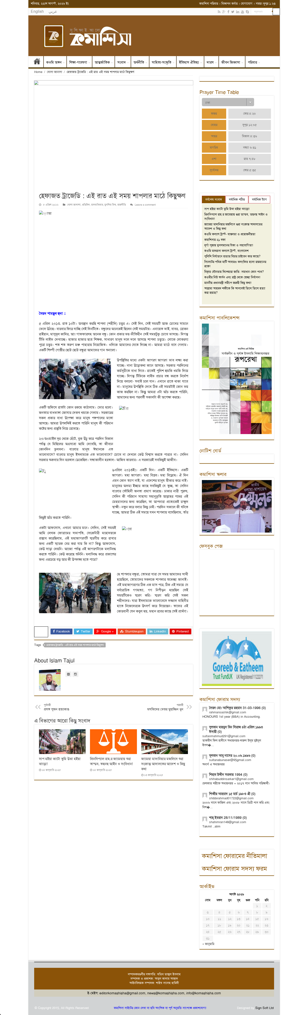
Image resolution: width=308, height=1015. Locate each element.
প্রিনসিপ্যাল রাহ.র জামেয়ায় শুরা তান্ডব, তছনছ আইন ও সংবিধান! (111, 761)
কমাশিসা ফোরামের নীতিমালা (234, 856)
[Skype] (247, 12)
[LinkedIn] (238, 12)
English (37, 11)
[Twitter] (233, 12)
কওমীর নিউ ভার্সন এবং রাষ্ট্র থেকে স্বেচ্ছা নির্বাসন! (232, 277)
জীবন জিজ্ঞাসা (230, 62)
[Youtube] (242, 12)
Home (38, 72)
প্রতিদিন (86, 205)
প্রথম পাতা (37, 62)
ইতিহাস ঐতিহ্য (189, 62)
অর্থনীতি (139, 62)
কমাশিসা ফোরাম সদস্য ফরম (234, 869)
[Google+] (224, 12)
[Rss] (219, 12)
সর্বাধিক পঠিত (237, 199)
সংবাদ (121, 62)
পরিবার (252, 62)
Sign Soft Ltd (264, 1008)
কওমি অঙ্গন (54, 62)
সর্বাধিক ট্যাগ (259, 199)
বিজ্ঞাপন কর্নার (229, 3)
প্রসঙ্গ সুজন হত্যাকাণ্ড (56, 707)
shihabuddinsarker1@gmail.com (231, 779)
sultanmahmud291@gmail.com (223, 736)
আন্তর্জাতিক (102, 62)
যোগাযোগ (246, 3)
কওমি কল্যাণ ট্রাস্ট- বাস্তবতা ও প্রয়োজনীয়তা (229, 234)
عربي (53, 11)
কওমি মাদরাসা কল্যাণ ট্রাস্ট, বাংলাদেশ (226, 251)
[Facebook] (228, 12)
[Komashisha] (154, 35)
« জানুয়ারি (208, 944)
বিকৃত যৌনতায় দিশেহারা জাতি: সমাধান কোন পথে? (234, 272)
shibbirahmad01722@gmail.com (231, 798)
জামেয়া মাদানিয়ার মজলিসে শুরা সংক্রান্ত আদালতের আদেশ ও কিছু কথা (163, 763)
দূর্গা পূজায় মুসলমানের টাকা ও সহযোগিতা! (228, 245)
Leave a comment (145, 205)
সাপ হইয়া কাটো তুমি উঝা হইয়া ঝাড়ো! (227, 209)
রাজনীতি (121, 205)
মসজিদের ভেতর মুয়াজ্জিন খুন (165, 707)
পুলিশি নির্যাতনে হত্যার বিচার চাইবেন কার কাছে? (232, 256)
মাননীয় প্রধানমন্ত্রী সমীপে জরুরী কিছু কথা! (227, 283)
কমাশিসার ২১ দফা (214, 240)
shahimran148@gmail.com (227, 822)
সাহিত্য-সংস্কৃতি (161, 62)
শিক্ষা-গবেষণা (78, 62)
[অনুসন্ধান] (276, 11)
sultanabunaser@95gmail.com (230, 760)
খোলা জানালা (54, 72)
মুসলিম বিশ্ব (110, 205)
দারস (210, 62)
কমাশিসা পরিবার (208, 3)
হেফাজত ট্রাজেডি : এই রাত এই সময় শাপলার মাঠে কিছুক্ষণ (75, 645)
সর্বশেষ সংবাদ (213, 199)
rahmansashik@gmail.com (227, 712)
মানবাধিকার (97, 205)
